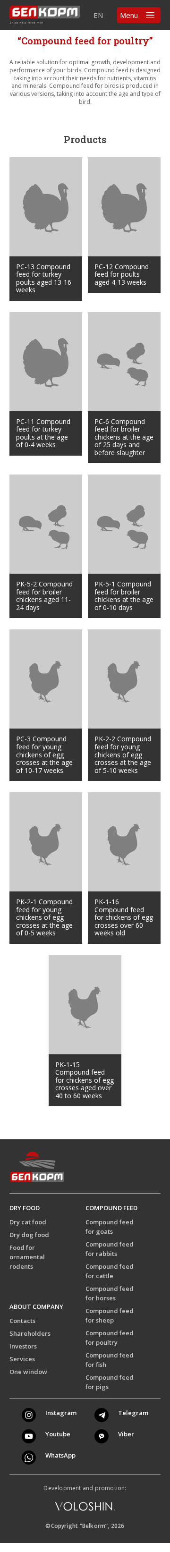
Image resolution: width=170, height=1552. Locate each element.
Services (22, 1359)
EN (98, 15)
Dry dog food (29, 1234)
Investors (23, 1346)
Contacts (22, 1320)
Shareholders (30, 1333)
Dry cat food (27, 1222)
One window (28, 1371)
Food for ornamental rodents (27, 1257)
